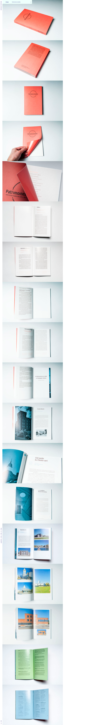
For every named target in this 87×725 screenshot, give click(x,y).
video (1, 534)
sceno (1, 537)
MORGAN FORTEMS (1, 5)
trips (1, 529)
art (1, 531)
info (1, 721)
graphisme (1, 541)
